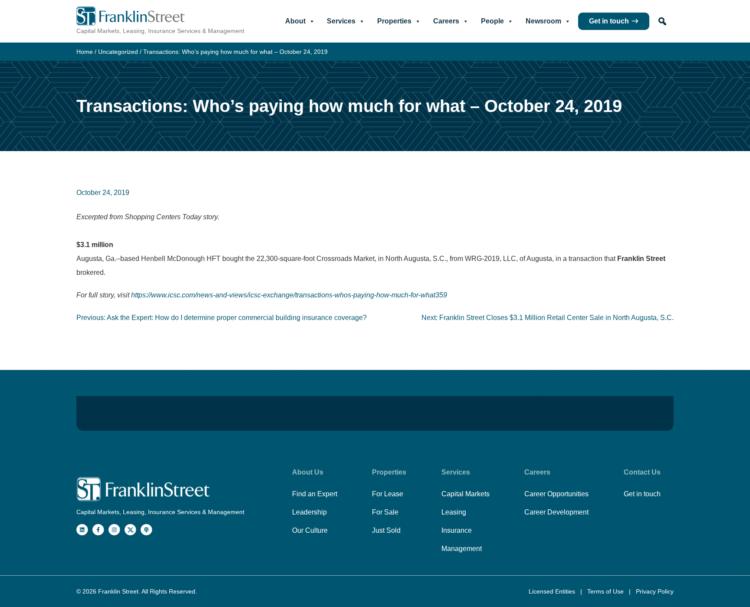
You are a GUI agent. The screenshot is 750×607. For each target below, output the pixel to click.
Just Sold (386, 530)
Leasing (453, 512)
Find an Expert (314, 494)
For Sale (385, 512)
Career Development (556, 512)
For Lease (387, 494)
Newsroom (543, 21)
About (295, 21)
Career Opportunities (556, 494)
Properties (394, 21)
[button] (662, 21)
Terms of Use (606, 591)
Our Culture (310, 530)
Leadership (309, 512)
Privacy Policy (655, 591)
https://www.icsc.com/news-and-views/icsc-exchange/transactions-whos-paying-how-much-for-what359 (289, 295)
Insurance (456, 530)
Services (341, 21)
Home (84, 51)
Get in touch (609, 21)
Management (461, 548)
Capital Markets (465, 494)
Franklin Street (118, 591)
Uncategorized (118, 51)
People (492, 21)
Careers (446, 21)
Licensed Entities (553, 591)
